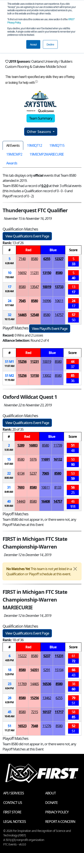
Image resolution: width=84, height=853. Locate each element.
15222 (22, 655)
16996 (46, 300)
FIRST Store (12, 812)
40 (9, 501)
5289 (20, 445)
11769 (22, 683)
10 (9, 272)
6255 (46, 258)
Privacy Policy (56, 812)
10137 (46, 712)
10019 (46, 286)
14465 (22, 314)
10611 (59, 300)
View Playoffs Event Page (49, 328)
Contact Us (12, 802)
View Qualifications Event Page (27, 236)
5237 (33, 473)
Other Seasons (39, 131)
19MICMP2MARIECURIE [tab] (47, 154)
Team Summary (40, 118)
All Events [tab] (13, 145)
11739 (57, 445)
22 (9, 473)
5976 (33, 459)
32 (9, 314)
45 (9, 712)
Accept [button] (33, 44)
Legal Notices (14, 821)
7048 (34, 726)
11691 (45, 459)
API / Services (13, 793)
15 (9, 459)
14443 (21, 501)
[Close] (75, 568)
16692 (22, 272)
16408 (45, 501)
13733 (59, 286)
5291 (46, 669)
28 (9, 697)
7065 (45, 473)
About (50, 793)
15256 (22, 361)
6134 (20, 473)
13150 (46, 272)
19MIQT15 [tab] (56, 145)
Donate (51, 802)
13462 (46, 697)
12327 (59, 258)
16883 (33, 445)
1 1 (9, 361)
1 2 (9, 375)
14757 (59, 314)
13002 (46, 375)
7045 (22, 300)
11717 (59, 712)
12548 (34, 314)
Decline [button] (50, 44)
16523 (22, 726)
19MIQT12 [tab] (34, 145)
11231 (34, 272)
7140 (22, 258)
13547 (34, 286)
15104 (59, 669)
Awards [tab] (11, 163)
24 (9, 300)
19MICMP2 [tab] (14, 154)
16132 (57, 459)
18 (9, 669)
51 (9, 726)
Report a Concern (60, 821)
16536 (46, 683)
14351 (34, 669)
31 (9, 487)
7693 (20, 487)
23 (9, 683)
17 (9, 286)
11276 (46, 726)
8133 (57, 487)
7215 (34, 712)
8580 (34, 258)
